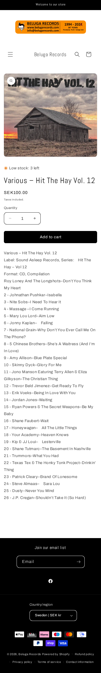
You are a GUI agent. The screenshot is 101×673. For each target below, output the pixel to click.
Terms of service (49, 661)
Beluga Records (29, 653)
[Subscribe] (78, 562)
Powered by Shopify (56, 653)
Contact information (79, 661)
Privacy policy (22, 661)
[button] (10, 54)
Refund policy (84, 654)
